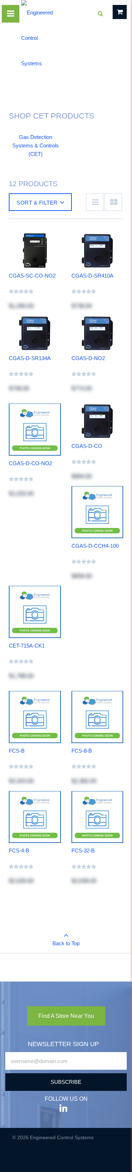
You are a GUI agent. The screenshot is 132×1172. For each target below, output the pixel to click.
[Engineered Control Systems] (38, 38)
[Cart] (120, 12)
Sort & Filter (37, 203)
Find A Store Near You (66, 1016)
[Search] (100, 14)
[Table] (113, 202)
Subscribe (66, 1082)
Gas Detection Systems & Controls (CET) (35, 145)
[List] (94, 202)
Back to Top (66, 943)
